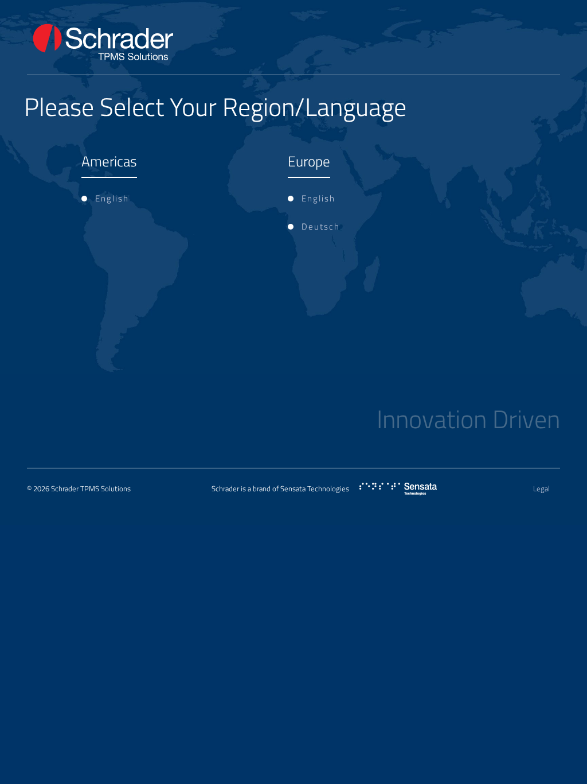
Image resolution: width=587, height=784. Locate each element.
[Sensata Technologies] (398, 489)
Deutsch (321, 226)
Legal (541, 488)
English (112, 198)
